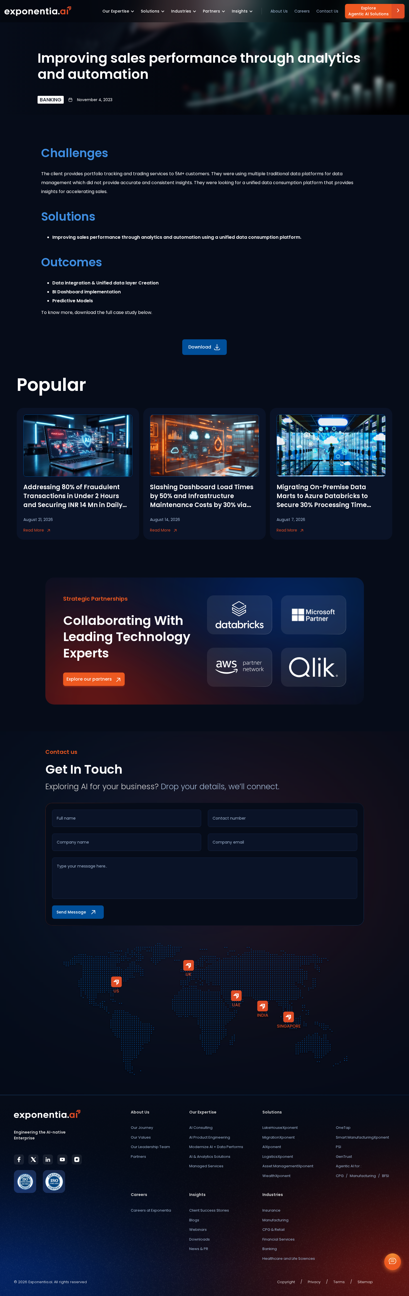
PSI (338, 1146)
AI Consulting (201, 1127)
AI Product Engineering (209, 1137)
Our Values (141, 1137)
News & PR (198, 1248)
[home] (37, 11)
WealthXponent (276, 1175)
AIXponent (271, 1146)
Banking (269, 1248)
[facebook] (19, 1159)
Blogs (194, 1220)
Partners (138, 1156)
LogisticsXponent (277, 1156)
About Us (279, 11)
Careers (302, 11)
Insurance (271, 1210)
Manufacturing (363, 1175)
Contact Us (327, 11)
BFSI (385, 1175)
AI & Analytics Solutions (209, 1156)
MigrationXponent (278, 1137)
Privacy (314, 1282)
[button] (118, 11)
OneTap (343, 1127)
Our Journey (142, 1127)
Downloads (199, 1239)
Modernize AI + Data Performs (216, 1146)
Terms (339, 1282)
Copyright (286, 1282)
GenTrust (344, 1156)
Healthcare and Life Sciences (288, 1258)
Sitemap (365, 1282)
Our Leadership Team (150, 1146)
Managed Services (206, 1166)
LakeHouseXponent (280, 1127)
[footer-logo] (47, 1114)
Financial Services (278, 1239)
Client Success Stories (209, 1210)
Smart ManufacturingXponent (362, 1137)
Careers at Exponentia (151, 1210)
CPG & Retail (273, 1229)
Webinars (198, 1229)
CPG (340, 1175)
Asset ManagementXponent (287, 1166)
